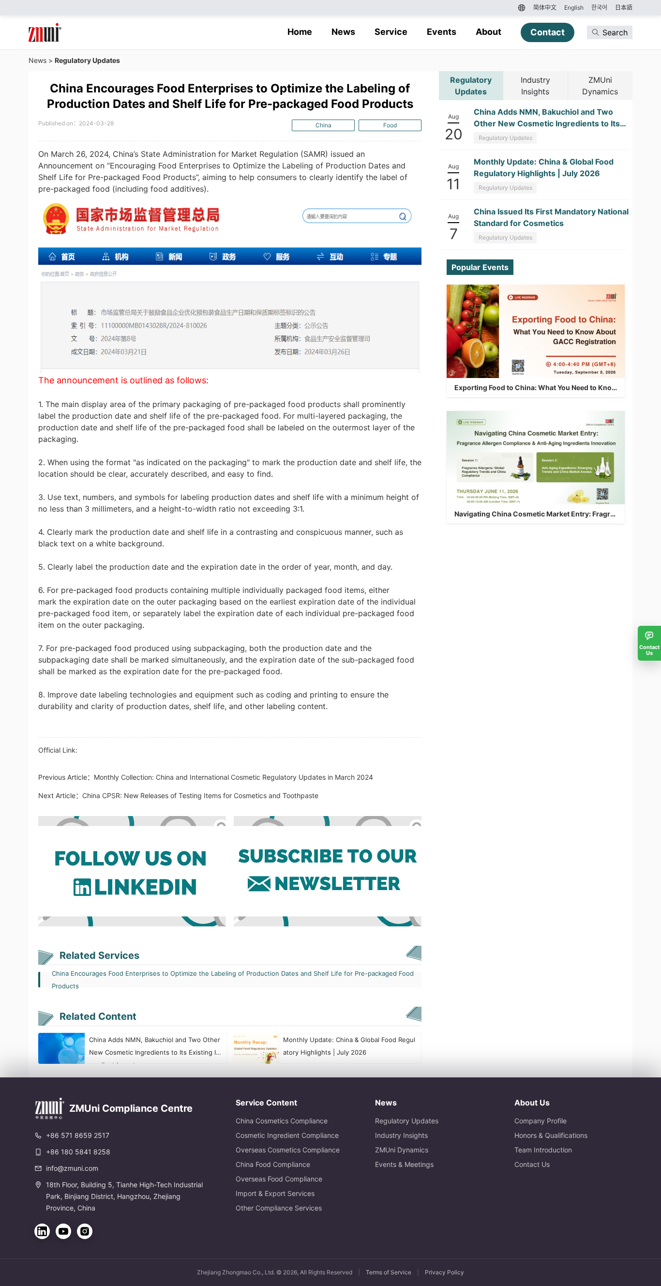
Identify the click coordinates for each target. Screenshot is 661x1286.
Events (441, 32)
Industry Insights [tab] (535, 85)
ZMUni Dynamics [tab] (600, 85)
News (343, 32)
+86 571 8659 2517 (77, 1135)
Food (390, 125)
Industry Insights (401, 1135)
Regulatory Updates (87, 60)
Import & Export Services (275, 1193)
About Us (532, 1102)
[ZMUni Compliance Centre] (45, 32)
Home (299, 32)
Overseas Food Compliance (279, 1179)
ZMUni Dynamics (401, 1150)
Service (391, 32)
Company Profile (540, 1121)
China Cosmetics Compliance (282, 1121)
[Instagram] (84, 1231)
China (323, 125)
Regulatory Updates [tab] (471, 85)
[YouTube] (63, 1231)
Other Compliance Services (279, 1208)
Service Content (266, 1102)
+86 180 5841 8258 (78, 1152)
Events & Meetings (404, 1164)
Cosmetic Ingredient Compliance (287, 1135)
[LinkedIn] (42, 1231)
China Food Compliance (273, 1164)
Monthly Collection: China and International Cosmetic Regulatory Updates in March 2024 (233, 777)
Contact (547, 32)
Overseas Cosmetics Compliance (288, 1150)
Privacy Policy (444, 1272)
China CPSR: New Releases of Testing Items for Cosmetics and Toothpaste (200, 795)
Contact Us (532, 1164)
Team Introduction (543, 1150)
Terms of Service (388, 1272)
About (488, 32)
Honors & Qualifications (550, 1135)
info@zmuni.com (72, 1168)
